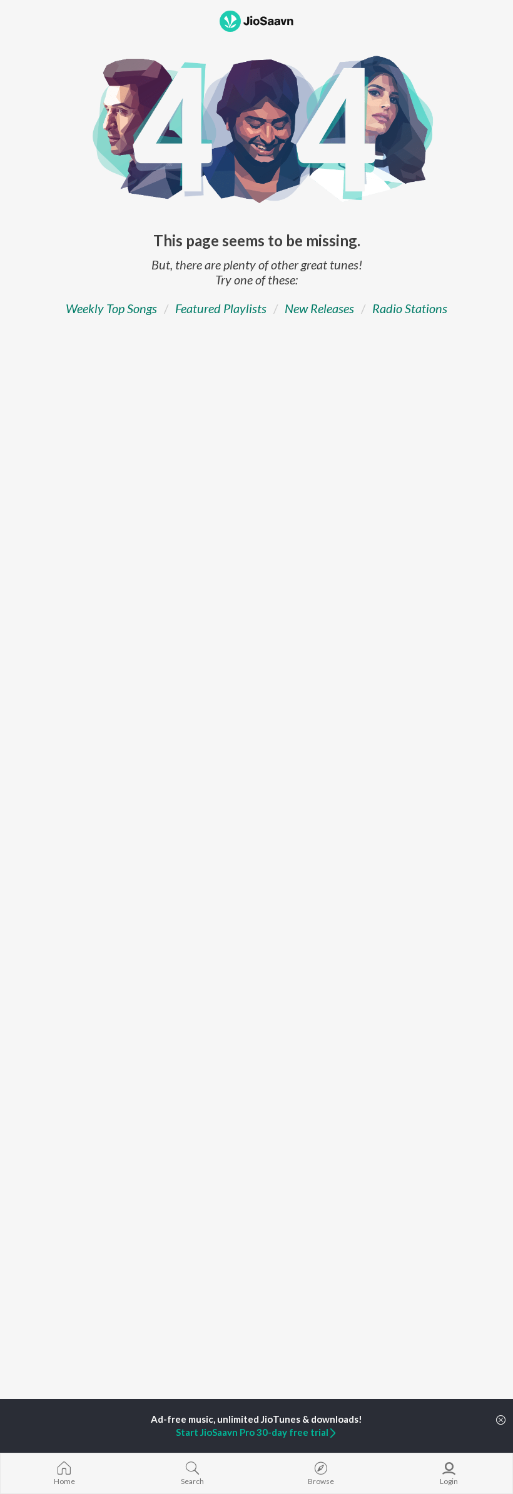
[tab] (111, 308)
